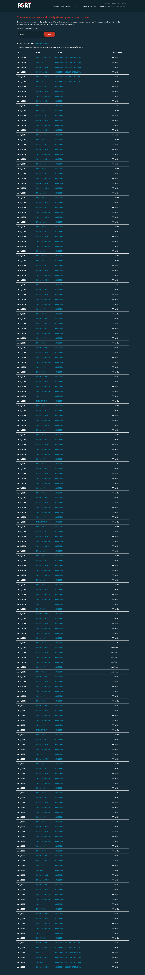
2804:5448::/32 (41, 82)
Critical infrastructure (71, 6)
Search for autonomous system (28, 28)
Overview (55, 6)
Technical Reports (106, 6)
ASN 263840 (59, 86)
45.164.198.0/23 (41, 401)
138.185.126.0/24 (42, 72)
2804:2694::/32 (41, 62)
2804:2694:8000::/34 (43, 77)
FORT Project (121, 6)
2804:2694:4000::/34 (43, 57)
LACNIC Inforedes (42, 43)
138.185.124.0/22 (42, 67)
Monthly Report (90, 6)
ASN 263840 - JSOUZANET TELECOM (68, 57)
